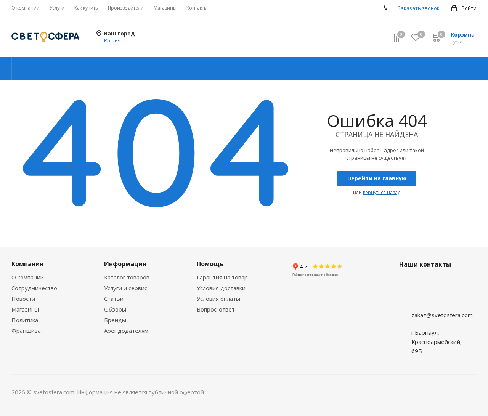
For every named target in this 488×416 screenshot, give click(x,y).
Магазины (25, 309)
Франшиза (26, 330)
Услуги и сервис (125, 288)
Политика (24, 320)
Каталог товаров (126, 277)
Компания (27, 264)
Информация (125, 264)
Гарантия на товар (222, 277)
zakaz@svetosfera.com (442, 315)
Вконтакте (406, 300)
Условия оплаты (218, 298)
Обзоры (115, 309)
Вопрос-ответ (216, 309)
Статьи (114, 298)
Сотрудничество (34, 288)
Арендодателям (126, 330)
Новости (23, 298)
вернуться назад (381, 192)
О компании (27, 277)
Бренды (115, 320)
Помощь (210, 264)
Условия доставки (221, 288)
